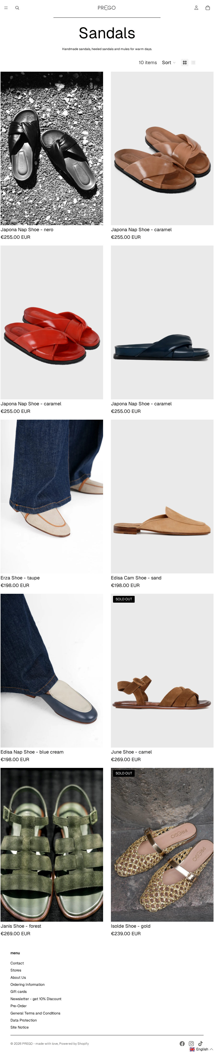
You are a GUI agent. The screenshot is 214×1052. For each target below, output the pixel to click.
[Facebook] (182, 1044)
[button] (169, 62)
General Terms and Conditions (35, 1013)
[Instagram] (191, 1044)
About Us (18, 977)
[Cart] (207, 8)
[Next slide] (95, 148)
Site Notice (19, 1027)
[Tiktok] (200, 1044)
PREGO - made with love (40, 1044)
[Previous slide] (8, 148)
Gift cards (18, 991)
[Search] (17, 8)
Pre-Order (18, 1006)
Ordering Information (27, 984)
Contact (17, 963)
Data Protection (23, 1020)
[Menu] (6, 8)
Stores (15, 970)
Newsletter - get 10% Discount (35, 998)
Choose (99, 217)
